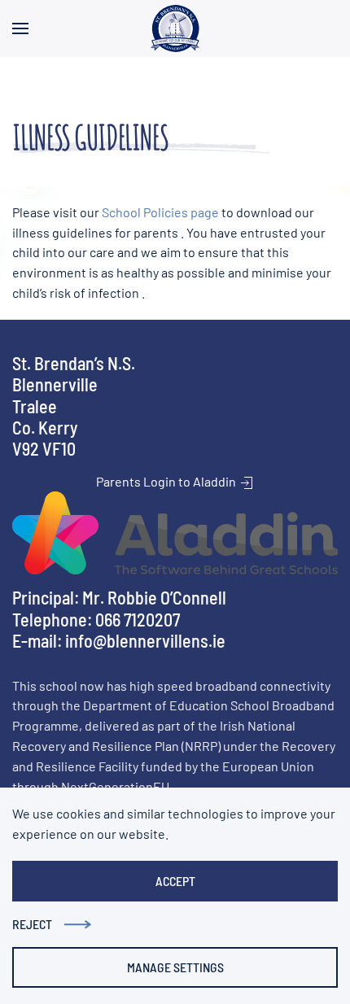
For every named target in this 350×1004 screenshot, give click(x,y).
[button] (20, 28)
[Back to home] (175, 28)
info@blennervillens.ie (145, 640)
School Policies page (161, 212)
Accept (175, 880)
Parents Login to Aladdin (167, 481)
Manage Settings (175, 967)
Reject (32, 924)
